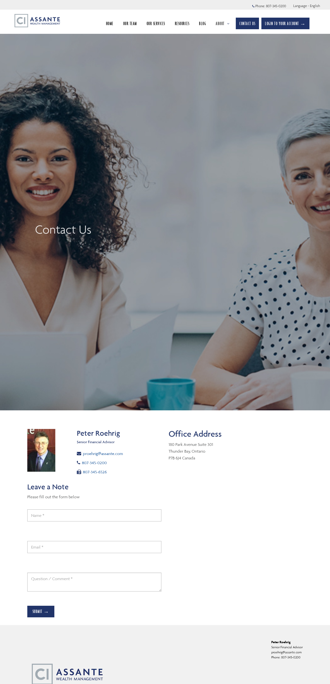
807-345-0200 (276, 6)
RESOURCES (182, 23)
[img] (165, 205)
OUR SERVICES (156, 23)
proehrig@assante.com (103, 453)
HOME (110, 23)
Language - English (306, 6)
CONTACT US (247, 23)
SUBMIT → (41, 611)
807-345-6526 (95, 472)
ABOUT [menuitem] (220, 23)
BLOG (202, 23)
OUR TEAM (130, 23)
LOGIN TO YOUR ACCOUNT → (285, 23)
